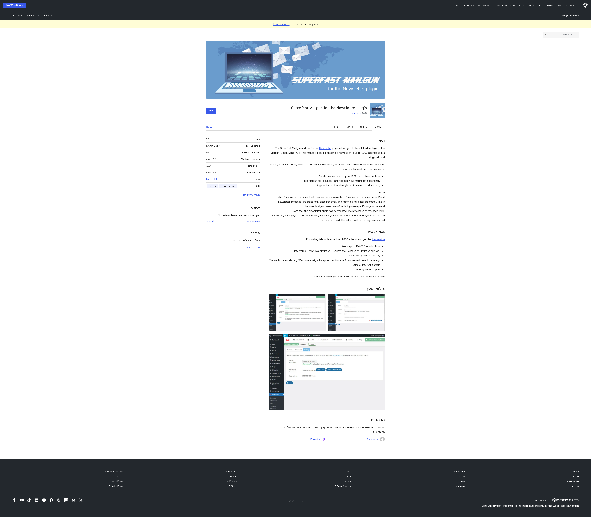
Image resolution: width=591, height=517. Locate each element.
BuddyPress (115, 486)
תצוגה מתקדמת (251, 194)
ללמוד (348, 471)
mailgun (223, 186)
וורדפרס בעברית (542, 500)
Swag (233, 486)
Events (233, 476)
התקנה (349, 126)
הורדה (211, 110)
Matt (119, 476)
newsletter (212, 186)
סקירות (364, 126)
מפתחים (347, 481)
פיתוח (335, 126)
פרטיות (575, 486)
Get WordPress (14, 5)
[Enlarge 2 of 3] (321, 298)
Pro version (378, 239)
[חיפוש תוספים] (546, 35)
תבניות (461, 476)
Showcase (459, 471)
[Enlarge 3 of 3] (380, 337)
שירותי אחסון (573, 481)
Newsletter (325, 148)
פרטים (378, 126)
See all (210, 221)
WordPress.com (114, 471)
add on (232, 186)
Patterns (460, 486)
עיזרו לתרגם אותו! (281, 24)
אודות (576, 471)
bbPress (117, 481)
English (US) (212, 179)
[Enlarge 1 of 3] (380, 298)
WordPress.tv (343, 486)
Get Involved (230, 471)
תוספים (461, 481)
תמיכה (209, 126)
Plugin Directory (570, 15)
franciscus (355, 113)
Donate (232, 481)
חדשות (575, 476)
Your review (253, 221)
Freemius (315, 439)
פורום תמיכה (253, 247)
